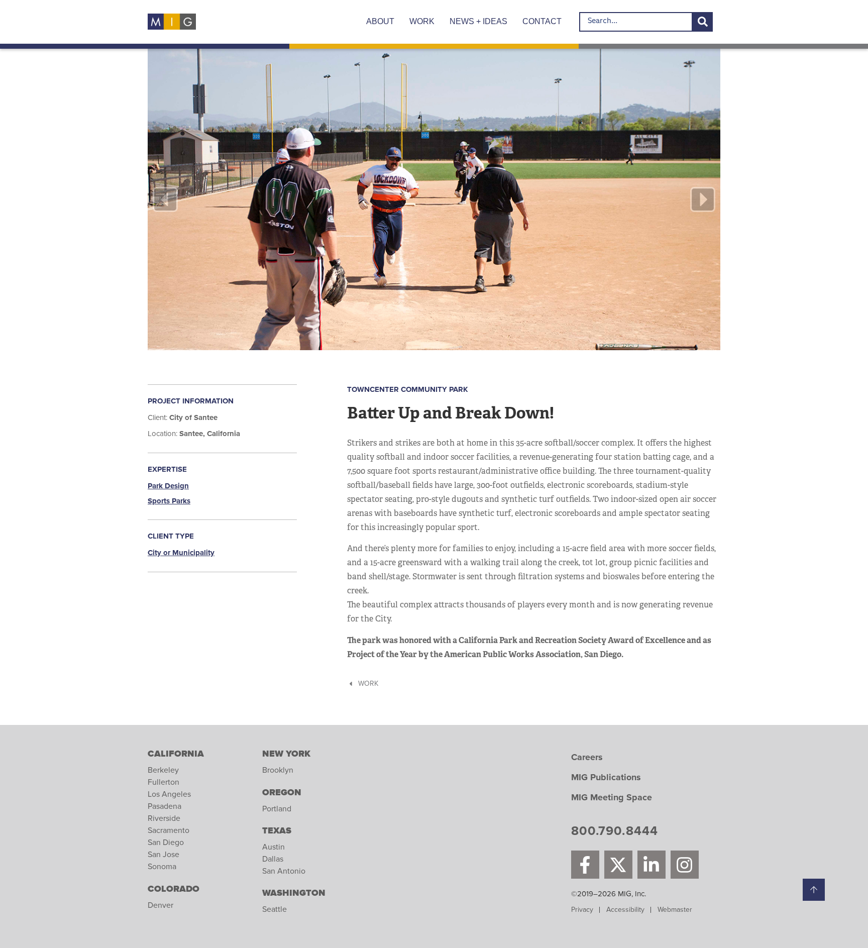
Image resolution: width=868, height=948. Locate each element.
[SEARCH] (703, 22)
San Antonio (283, 871)
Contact (542, 21)
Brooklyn (277, 770)
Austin (273, 847)
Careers (587, 757)
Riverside (164, 818)
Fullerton (163, 782)
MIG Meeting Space (611, 797)
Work (422, 21)
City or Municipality (181, 553)
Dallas (272, 859)
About (380, 21)
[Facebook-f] (585, 865)
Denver (160, 905)
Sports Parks (169, 501)
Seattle (274, 909)
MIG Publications (606, 777)
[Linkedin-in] (651, 865)
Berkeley (163, 770)
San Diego (166, 842)
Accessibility (625, 909)
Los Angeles (169, 794)
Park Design (168, 486)
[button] (165, 199)
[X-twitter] (618, 865)
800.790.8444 (614, 832)
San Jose (163, 855)
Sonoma (162, 867)
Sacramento (168, 830)
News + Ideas (478, 21)
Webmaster (675, 909)
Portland (276, 809)
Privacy (582, 909)
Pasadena (164, 806)
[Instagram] (685, 865)
